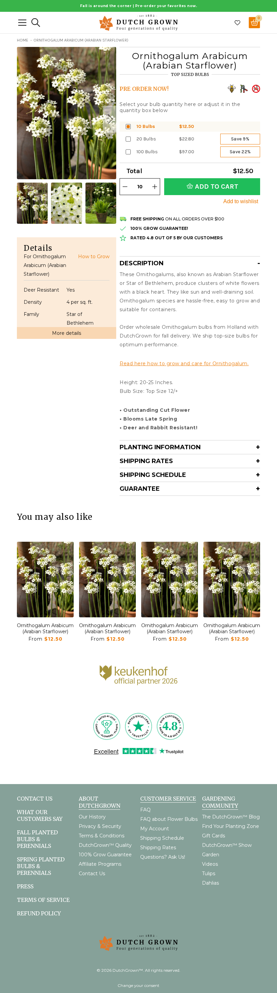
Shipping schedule (153, 475)
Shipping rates (146, 461)
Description (141, 263)
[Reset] (22, 22)
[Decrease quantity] (125, 186)
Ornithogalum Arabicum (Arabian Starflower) (45, 628)
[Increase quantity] (154, 186)
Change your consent (138, 985)
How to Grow (93, 256)
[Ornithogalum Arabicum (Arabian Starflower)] (45, 579)
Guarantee (140, 488)
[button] (109, 119)
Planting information (160, 447)
